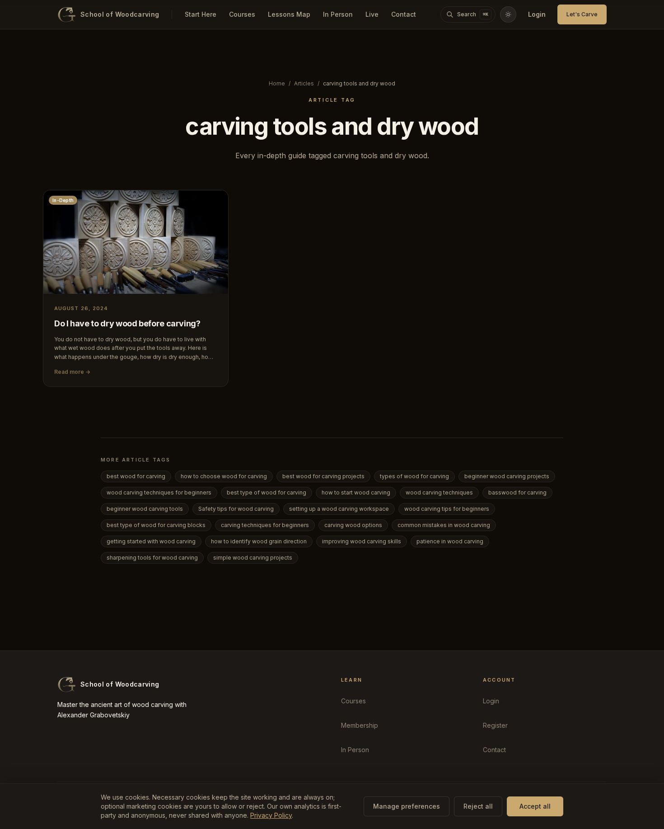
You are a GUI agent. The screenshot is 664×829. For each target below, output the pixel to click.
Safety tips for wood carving (236, 508)
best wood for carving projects (323, 476)
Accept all (535, 806)
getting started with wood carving (151, 541)
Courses (242, 14)
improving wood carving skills (361, 541)
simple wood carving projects (252, 557)
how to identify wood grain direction (259, 541)
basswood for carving (517, 492)
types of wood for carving (414, 476)
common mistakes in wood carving (443, 525)
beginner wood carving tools (145, 508)
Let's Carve (582, 14)
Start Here (200, 14)
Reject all (478, 806)
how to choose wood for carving (224, 476)
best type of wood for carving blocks (156, 525)
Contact (403, 14)
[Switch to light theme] (508, 14)
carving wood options (353, 525)
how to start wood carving (356, 492)
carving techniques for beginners (265, 525)
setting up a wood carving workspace (339, 508)
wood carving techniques (439, 492)
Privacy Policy (271, 815)
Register (495, 725)
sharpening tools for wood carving (152, 557)
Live (372, 14)
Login (537, 14)
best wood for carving (136, 476)
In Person (338, 14)
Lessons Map (289, 14)
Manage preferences (406, 806)
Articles (304, 83)
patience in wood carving (449, 541)
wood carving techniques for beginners (159, 492)
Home (277, 83)
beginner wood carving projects (506, 476)
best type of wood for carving (266, 492)
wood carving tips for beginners (446, 508)
